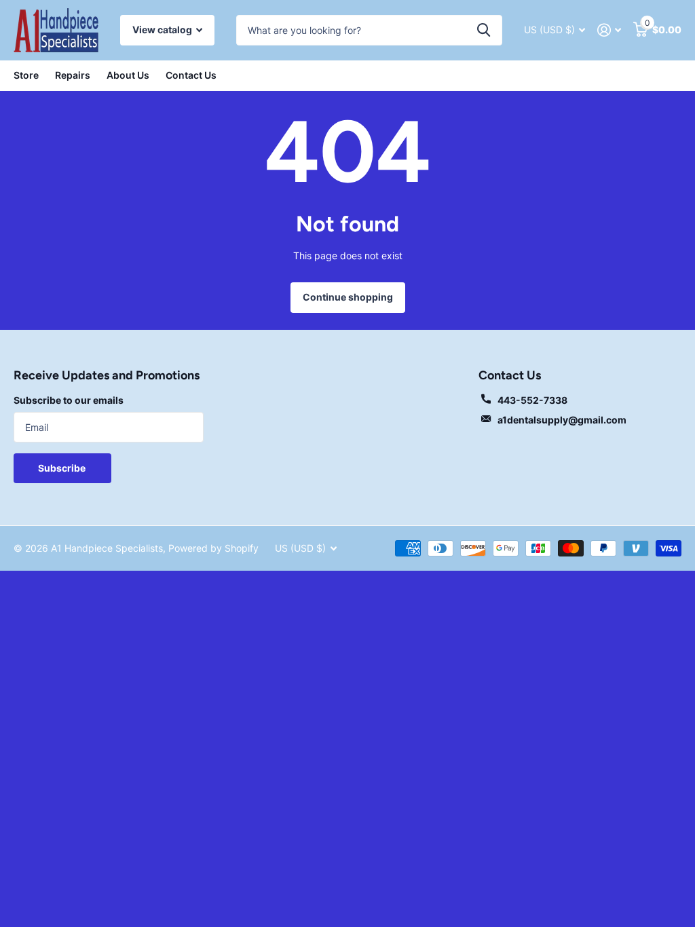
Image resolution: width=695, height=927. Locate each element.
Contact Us (191, 75)
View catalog (163, 29)
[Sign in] (609, 30)
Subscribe (63, 468)
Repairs (72, 75)
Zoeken (483, 30)
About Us (128, 75)
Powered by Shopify (213, 548)
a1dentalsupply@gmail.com (561, 419)
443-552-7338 (532, 400)
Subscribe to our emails (69, 400)
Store (26, 75)
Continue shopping (348, 297)
